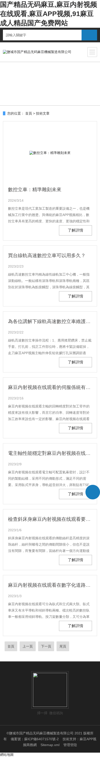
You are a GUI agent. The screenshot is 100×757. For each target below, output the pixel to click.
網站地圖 (7, 755)
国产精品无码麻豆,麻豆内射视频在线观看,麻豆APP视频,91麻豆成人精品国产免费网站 (48, 14)
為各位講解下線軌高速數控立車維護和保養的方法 (50, 321)
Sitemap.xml (50, 745)
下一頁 (46, 646)
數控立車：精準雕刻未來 (34, 189)
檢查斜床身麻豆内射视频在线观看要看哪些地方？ (50, 519)
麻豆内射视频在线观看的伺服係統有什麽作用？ (50, 387)
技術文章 (43, 113)
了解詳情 (75, 230)
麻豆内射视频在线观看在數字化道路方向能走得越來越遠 (50, 585)
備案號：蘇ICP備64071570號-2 (35, 739)
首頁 (28, 113)
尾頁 (62, 646)
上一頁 (28, 646)
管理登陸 (70, 745)
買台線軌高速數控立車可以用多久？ (47, 255)
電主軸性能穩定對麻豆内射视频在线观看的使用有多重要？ (50, 453)
